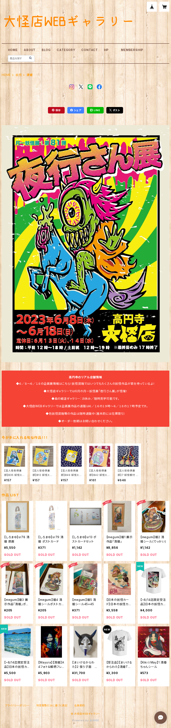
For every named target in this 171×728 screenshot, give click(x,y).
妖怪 (19, 75)
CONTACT (89, 50)
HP (106, 50)
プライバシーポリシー (17, 705)
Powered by (81, 720)
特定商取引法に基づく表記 (52, 705)
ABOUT (29, 50)
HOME (13, 50)
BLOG (46, 50)
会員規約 (79, 705)
